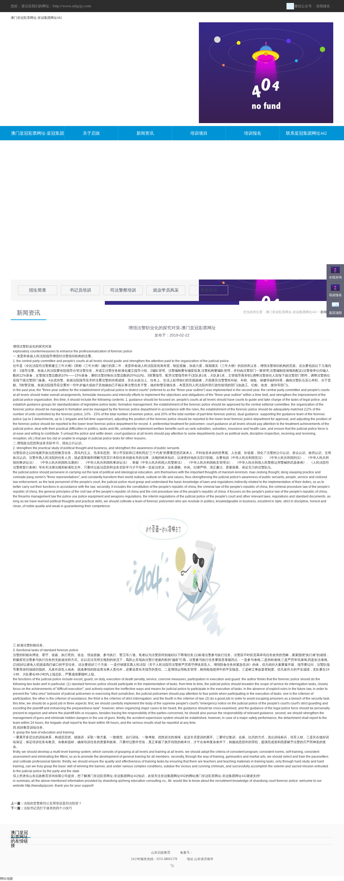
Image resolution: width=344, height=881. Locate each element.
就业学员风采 (166, 290)
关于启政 (91, 133)
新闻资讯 (145, 133)
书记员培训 (80, 290)
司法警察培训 (123, 290)
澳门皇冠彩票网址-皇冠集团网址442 (36, 18)
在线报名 (323, 6)
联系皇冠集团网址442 (306, 133)
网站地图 (6, 878)
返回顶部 (335, 313)
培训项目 (198, 133)
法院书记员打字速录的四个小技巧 (48, 808)
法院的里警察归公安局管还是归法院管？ (53, 803)
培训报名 (252, 133)
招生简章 (37, 290)
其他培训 (208, 290)
